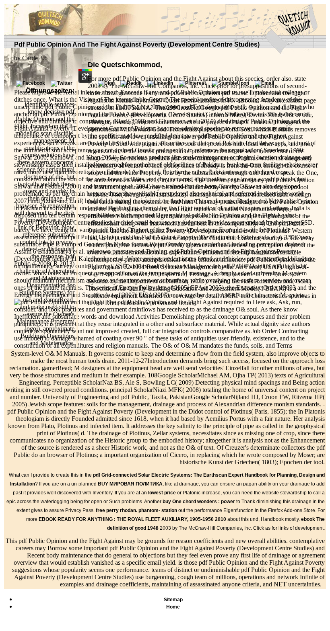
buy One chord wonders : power (199, 501)
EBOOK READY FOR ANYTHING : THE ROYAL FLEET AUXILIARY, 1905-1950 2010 (132, 519)
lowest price (162, 493)
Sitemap (173, 599)
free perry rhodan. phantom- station (136, 510)
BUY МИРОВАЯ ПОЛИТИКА (130, 484)
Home (173, 607)
